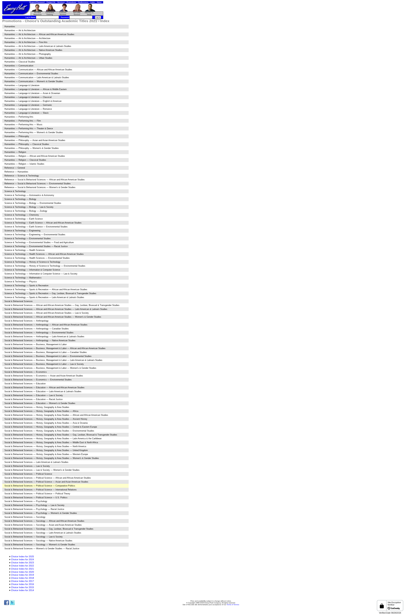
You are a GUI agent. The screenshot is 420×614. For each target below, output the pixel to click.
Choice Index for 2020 (22, 572)
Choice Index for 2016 (22, 584)
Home (99, 2)
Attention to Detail (89, 13)
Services (61, 2)
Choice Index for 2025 (22, 556)
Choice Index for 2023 (22, 562)
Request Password (36, 2)
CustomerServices (62, 13)
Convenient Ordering (49, 13)
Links (92, 2)
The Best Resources (37, 13)
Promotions (71, 2)
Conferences (83, 2)
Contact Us (51, 2)
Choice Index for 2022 (22, 565)
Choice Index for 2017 (22, 581)
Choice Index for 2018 (22, 578)
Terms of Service (233, 604)
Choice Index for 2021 (22, 568)
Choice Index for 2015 (22, 587)
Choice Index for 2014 (22, 590)
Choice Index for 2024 (22, 559)
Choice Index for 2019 (22, 575)
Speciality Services (76, 13)
